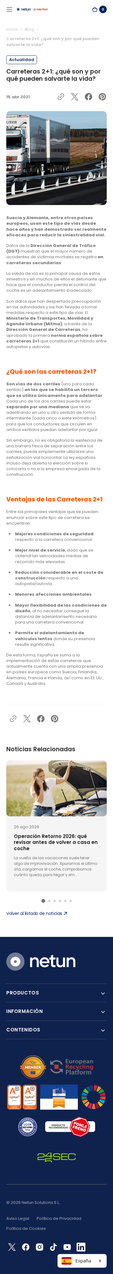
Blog (29, 29)
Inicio (12, 29)
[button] (9, 9)
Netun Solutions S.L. (41, 1202)
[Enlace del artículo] (56, 825)
